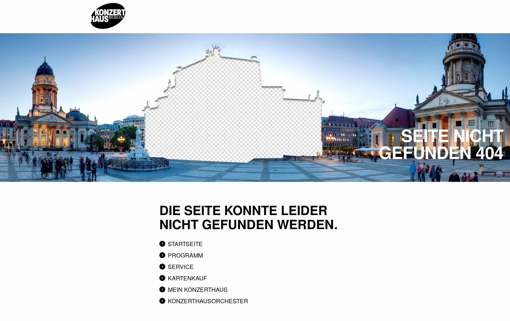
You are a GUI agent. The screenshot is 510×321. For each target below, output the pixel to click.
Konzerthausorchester (208, 301)
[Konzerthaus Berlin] (107, 2)
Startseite (185, 243)
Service (181, 266)
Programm (185, 255)
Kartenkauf (187, 278)
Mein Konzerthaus (198, 289)
